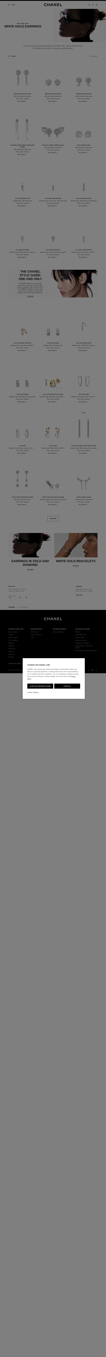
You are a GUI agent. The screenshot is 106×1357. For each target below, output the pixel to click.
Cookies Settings (32, 692)
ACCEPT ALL (67, 686)
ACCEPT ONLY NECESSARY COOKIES (40, 686)
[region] (54, 678)
